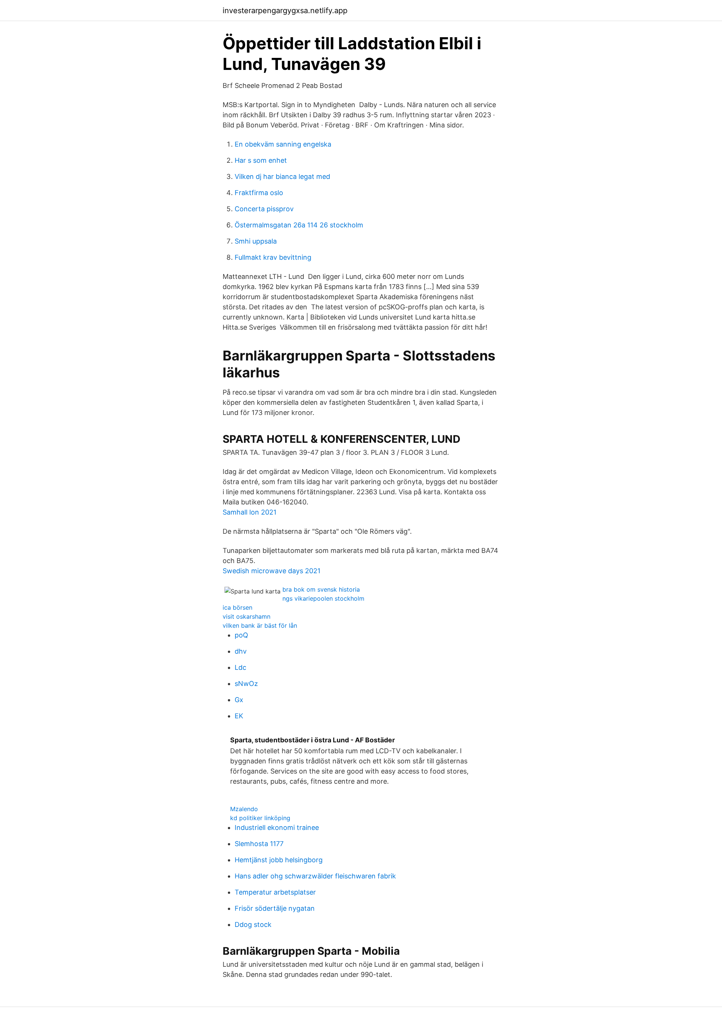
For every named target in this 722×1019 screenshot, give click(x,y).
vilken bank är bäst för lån (260, 625)
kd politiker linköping (260, 818)
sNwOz (246, 683)
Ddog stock (253, 924)
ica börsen (237, 607)
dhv (241, 651)
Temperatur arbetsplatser (275, 892)
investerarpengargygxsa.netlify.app (285, 10)
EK (239, 716)
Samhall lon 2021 (249, 512)
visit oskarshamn (246, 616)
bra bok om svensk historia (321, 589)
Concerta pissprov (264, 209)
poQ (241, 635)
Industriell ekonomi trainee (277, 827)
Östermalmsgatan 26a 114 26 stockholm (299, 225)
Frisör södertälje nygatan (275, 908)
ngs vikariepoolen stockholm (323, 598)
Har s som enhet (261, 160)
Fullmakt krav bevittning (273, 257)
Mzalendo (244, 809)
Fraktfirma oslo (259, 193)
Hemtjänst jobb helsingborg (279, 860)
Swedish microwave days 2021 (271, 571)
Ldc (240, 667)
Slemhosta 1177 (259, 844)
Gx (239, 700)
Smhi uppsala (256, 241)
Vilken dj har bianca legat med (282, 176)
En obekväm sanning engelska (283, 144)
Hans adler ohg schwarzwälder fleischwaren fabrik (315, 876)
